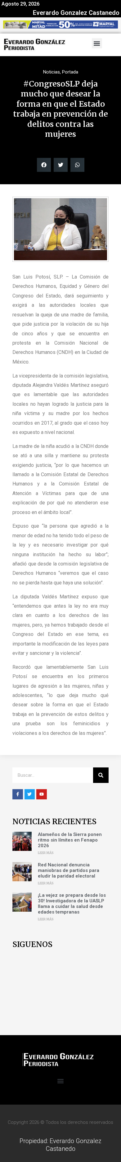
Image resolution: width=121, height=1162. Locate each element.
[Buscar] (101, 775)
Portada (70, 72)
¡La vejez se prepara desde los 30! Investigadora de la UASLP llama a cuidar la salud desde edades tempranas (72, 903)
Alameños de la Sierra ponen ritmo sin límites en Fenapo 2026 (70, 840)
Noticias (51, 72)
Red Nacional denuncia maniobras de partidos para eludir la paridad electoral (68, 870)
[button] (97, 43)
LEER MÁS (46, 853)
